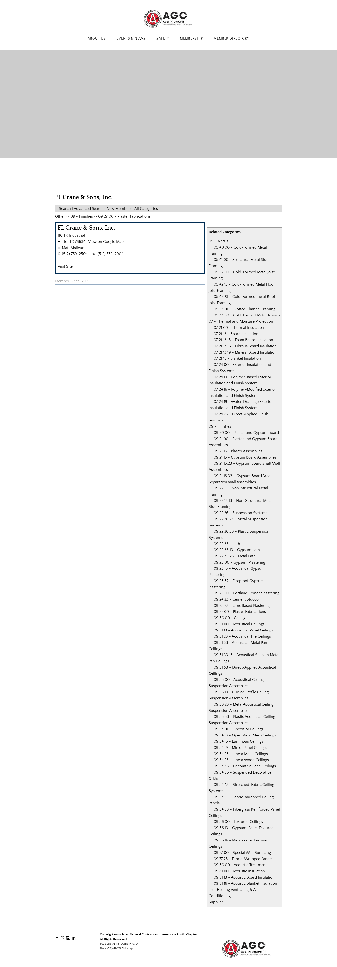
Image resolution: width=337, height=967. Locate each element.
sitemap (128, 948)
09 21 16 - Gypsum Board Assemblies (245, 457)
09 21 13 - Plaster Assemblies (238, 451)
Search (65, 208)
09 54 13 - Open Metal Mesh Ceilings (245, 735)
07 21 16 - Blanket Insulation (237, 358)
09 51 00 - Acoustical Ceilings (239, 624)
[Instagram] (68, 938)
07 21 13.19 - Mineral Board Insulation (245, 352)
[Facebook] (57, 938)
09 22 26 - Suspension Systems (240, 513)
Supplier (216, 902)
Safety (162, 39)
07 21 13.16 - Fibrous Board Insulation (245, 346)
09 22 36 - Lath (227, 544)
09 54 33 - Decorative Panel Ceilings (245, 766)
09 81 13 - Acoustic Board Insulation (244, 877)
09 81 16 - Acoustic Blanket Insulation (245, 883)
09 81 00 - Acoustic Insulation (239, 871)
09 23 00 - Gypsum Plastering (239, 562)
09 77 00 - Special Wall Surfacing (242, 852)
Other (60, 216)
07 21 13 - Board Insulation (236, 334)
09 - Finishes (220, 426)
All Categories (146, 208)
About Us (97, 39)
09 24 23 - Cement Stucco (236, 599)
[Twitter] (63, 938)
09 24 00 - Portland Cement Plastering (246, 593)
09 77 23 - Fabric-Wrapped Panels (243, 859)
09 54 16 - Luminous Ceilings (238, 741)
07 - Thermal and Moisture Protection (241, 321)
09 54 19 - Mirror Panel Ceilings (240, 747)
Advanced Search (89, 208)
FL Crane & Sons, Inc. (86, 228)
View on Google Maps (106, 241)
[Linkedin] (73, 938)
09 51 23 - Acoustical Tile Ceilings (242, 636)
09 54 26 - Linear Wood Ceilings (241, 760)
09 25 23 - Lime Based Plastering (242, 605)
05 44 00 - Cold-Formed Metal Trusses (247, 315)
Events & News (131, 39)
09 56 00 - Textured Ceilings (238, 822)
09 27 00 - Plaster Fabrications (240, 612)
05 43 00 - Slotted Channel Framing (244, 309)
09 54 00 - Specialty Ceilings (238, 729)
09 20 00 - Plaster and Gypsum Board (246, 432)
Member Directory (231, 39)
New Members (119, 208)
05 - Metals (218, 241)
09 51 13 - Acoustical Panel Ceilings (243, 630)
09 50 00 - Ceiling (229, 618)
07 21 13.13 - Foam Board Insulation (243, 340)
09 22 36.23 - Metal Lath (235, 556)
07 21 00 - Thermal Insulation (239, 327)
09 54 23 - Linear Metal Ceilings (241, 754)
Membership (191, 39)
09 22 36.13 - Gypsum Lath (237, 550)
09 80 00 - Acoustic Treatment (240, 865)
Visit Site (65, 266)
